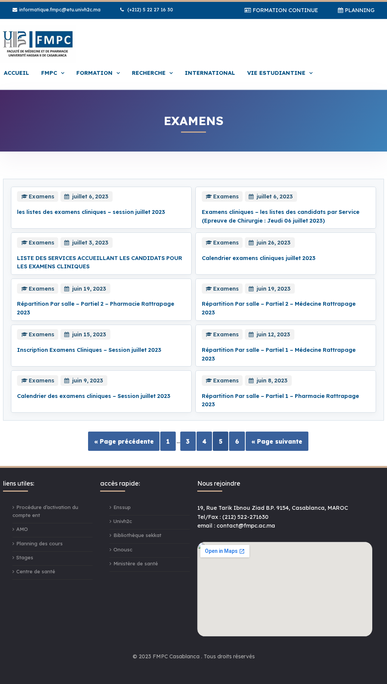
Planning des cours (39, 543)
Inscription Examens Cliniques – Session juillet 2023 (89, 349)
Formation (94, 72)
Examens (41, 196)
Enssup (122, 507)
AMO (22, 529)
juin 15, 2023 (89, 334)
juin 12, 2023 (273, 334)
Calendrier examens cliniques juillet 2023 (259, 258)
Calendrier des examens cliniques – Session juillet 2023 (93, 395)
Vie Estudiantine (276, 72)
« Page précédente (124, 441)
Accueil (16, 72)
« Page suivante (276, 441)
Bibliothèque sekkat (137, 535)
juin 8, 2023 (272, 380)
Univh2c (122, 521)
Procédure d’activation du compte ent (45, 511)
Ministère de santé (135, 563)
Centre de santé (35, 571)
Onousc (122, 549)
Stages (24, 557)
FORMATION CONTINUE (285, 10)
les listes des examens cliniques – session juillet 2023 (91, 211)
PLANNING (360, 10)
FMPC (49, 72)
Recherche (149, 72)
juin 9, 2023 (87, 380)
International (210, 72)
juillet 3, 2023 (90, 242)
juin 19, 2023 (89, 288)
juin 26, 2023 (274, 242)
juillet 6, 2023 (90, 196)
